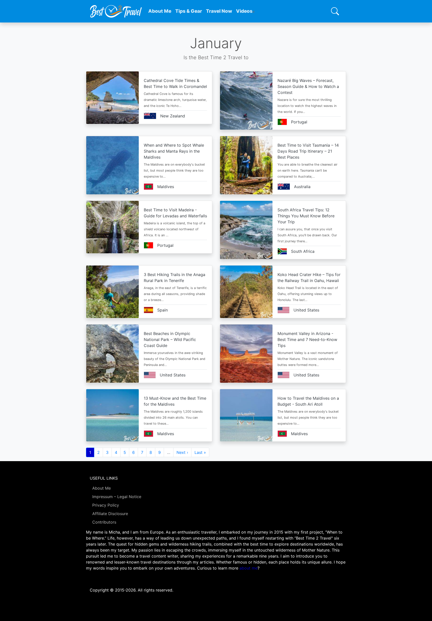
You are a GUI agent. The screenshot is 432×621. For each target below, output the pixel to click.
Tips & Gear (188, 11)
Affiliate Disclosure (110, 513)
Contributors (104, 522)
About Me (159, 11)
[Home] (116, 11)
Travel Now (219, 11)
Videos (244, 11)
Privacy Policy (105, 505)
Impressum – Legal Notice (116, 496)
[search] (335, 11)
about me (249, 568)
